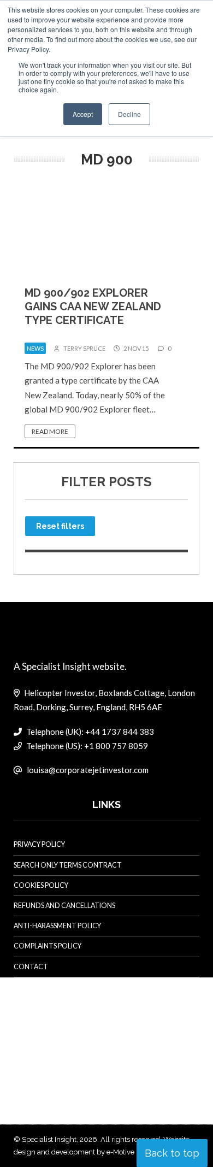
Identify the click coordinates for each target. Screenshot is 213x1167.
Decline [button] (129, 114)
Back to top (172, 1153)
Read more (50, 431)
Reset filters (60, 526)
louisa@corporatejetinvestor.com (88, 770)
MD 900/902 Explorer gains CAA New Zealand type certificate (93, 306)
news (35, 348)
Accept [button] (83, 114)
